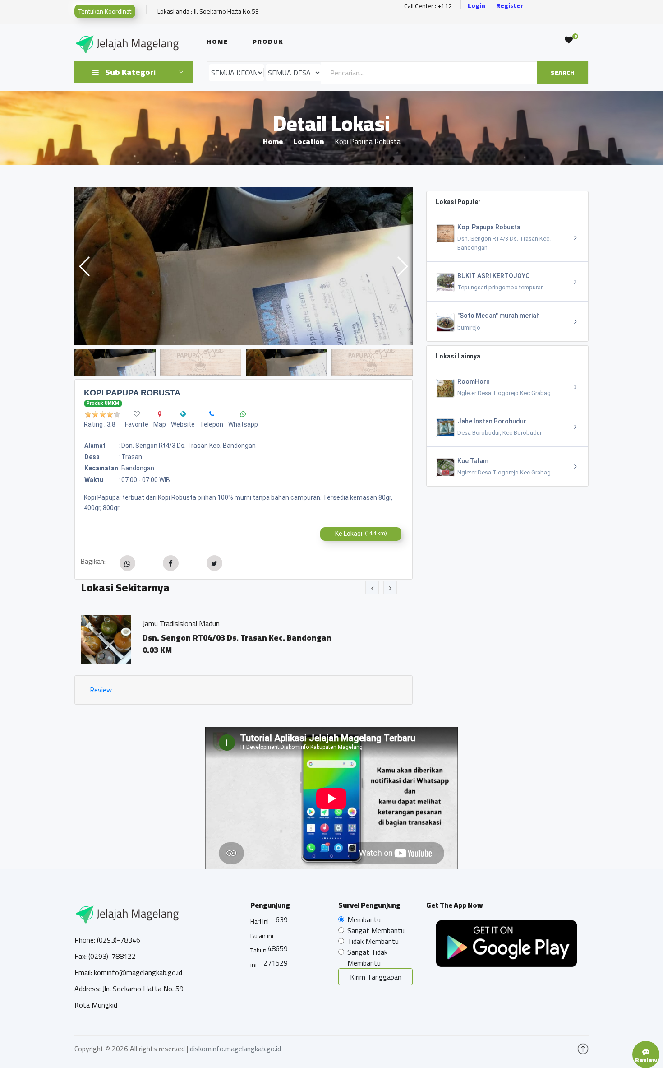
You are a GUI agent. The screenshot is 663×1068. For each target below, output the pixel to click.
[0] (569, 40)
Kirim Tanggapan (375, 977)
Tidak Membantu (373, 941)
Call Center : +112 (428, 6)
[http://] (183, 414)
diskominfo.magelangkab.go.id (235, 1048)
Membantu (364, 919)
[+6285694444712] (211, 414)
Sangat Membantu (376, 930)
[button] (402, 266)
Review (101, 690)
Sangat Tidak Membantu (367, 957)
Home (217, 41)
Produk (268, 41)
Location (309, 141)
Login (476, 5)
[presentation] (372, 587)
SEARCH (563, 73)
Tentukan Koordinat (104, 11)
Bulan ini (261, 936)
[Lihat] (243, 266)
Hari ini (259, 921)
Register (509, 5)
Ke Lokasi (361, 533)
